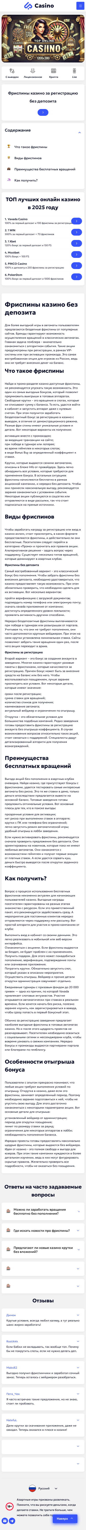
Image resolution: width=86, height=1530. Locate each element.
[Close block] (79, 132)
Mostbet (13, 252)
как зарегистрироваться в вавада (52, 1008)
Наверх (62, 1518)
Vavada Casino (18, 219)
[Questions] (43, 1268)
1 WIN (11, 230)
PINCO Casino (17, 263)
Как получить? (26, 180)
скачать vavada (15, 606)
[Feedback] (43, 1446)
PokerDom (15, 275)
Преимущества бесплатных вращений (44, 169)
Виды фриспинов (28, 158)
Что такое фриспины (30, 147)
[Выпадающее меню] (80, 6)
